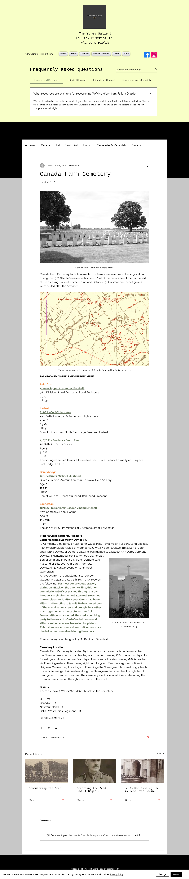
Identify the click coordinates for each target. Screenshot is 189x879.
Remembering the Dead (45, 788)
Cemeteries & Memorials (111, 145)
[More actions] (147, 165)
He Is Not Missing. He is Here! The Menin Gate (142, 790)
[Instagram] (154, 55)
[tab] (46, 80)
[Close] (185, 874)
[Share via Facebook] (41, 728)
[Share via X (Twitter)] (48, 728)
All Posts (30, 145)
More (135, 145)
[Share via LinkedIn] (55, 728)
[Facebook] (147, 55)
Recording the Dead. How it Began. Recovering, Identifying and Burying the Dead (92, 790)
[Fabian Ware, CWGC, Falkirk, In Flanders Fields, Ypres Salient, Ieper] (94, 771)
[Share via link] (63, 728)
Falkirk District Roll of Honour (73, 145)
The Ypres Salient (95, 34)
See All (160, 753)
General (45, 145)
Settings (162, 874)
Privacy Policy (116, 874)
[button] (160, 145)
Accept (176, 874)
